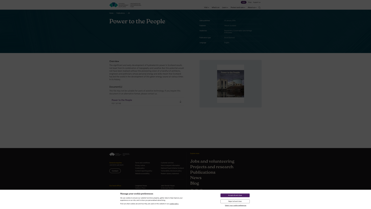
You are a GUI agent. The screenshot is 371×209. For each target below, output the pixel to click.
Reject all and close (235, 201)
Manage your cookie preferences (136, 194)
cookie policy (174, 204)
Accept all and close (235, 195)
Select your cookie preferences (235, 205)
